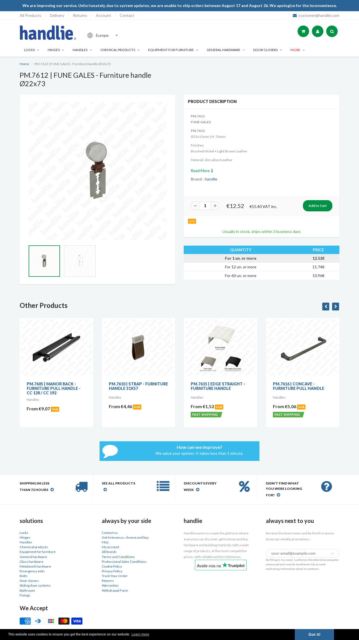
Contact (127, 15)
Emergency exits (32, 571)
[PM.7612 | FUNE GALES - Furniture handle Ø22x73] (97, 171)
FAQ (105, 542)
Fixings (25, 595)
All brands (109, 552)
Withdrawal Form (115, 590)
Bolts (23, 576)
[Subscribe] (332, 553)
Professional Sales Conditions (124, 561)
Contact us (110, 533)
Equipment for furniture (171, 50)
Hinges (54, 50)
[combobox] (122, 35)
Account (103, 15)
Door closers (265, 50)
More (295, 50)
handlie (211, 179)
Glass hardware (31, 561)
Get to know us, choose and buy (125, 537)
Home (24, 64)
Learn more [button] (140, 634)
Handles (80, 50)
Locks (29, 50)
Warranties (110, 585)
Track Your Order (115, 576)
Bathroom (27, 590)
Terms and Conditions (118, 557)
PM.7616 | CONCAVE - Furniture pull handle (259, 386)
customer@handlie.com (318, 15)
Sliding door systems (35, 585)
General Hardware (223, 50)
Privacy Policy (112, 571)
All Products (30, 15)
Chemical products (117, 50)
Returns (80, 15)
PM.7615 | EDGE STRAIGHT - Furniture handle (178, 386)
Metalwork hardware (35, 566)
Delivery (57, 15)
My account (110, 547)
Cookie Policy (112, 566)
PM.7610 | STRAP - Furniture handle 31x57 (98, 386)
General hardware (33, 557)
